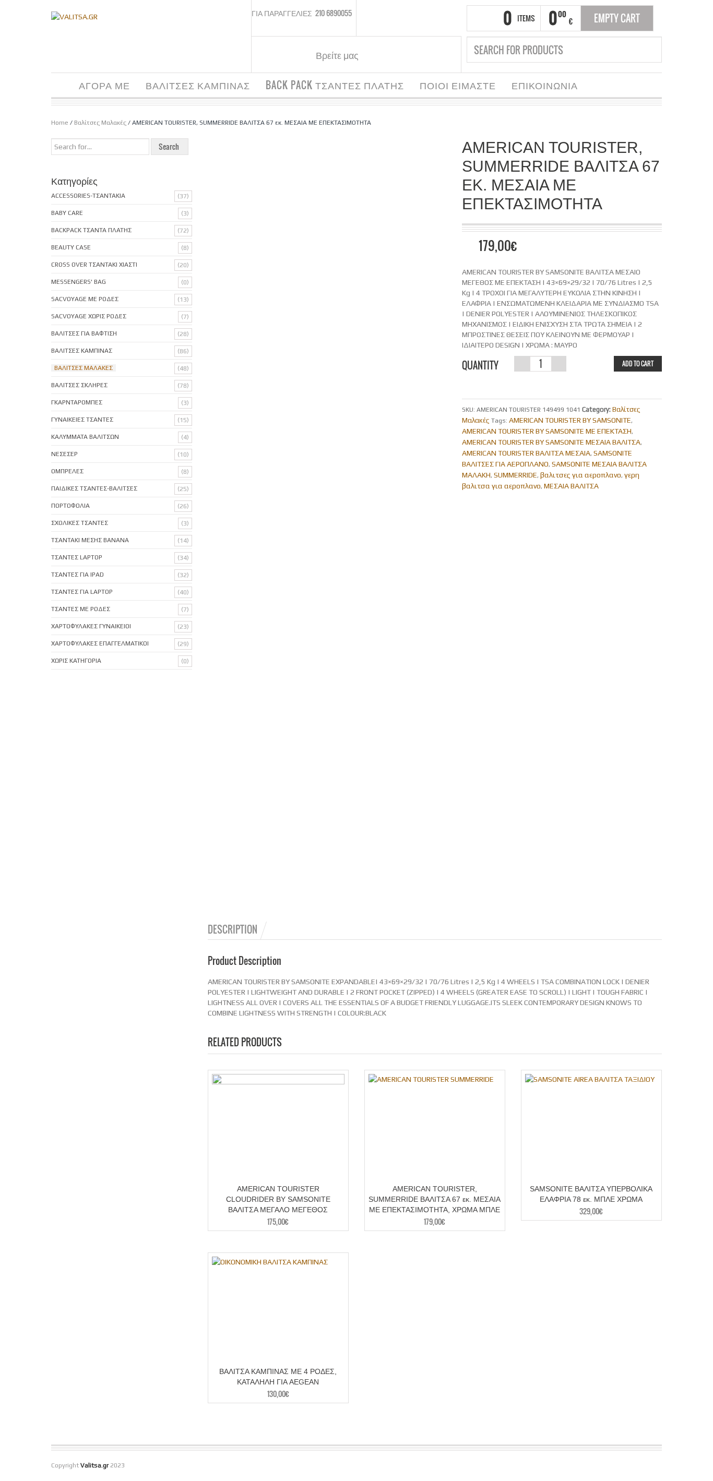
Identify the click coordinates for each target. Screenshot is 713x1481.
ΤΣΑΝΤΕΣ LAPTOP (76, 557)
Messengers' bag (78, 281)
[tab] (238, 929)
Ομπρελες (67, 471)
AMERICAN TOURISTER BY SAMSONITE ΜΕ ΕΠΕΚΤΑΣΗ (547, 431)
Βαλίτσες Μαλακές (100, 122)
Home (59, 122)
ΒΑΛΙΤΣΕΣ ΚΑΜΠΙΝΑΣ (198, 85)
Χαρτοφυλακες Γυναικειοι (91, 626)
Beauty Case (71, 247)
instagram (392, 55)
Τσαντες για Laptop (82, 591)
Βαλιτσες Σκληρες (79, 385)
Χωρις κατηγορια (76, 660)
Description (232, 929)
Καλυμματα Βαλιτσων (85, 436)
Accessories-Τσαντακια (88, 195)
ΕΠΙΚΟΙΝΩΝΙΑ (545, 85)
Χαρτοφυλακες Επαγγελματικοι (100, 643)
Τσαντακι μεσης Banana (90, 540)
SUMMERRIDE (515, 475)
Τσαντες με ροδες (80, 609)
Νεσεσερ (64, 454)
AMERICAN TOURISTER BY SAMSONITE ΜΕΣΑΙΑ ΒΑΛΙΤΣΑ (551, 442)
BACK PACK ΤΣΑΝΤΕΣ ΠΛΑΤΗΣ (335, 85)
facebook (379, 55)
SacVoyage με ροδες (84, 299)
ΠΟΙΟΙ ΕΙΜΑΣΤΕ (458, 85)
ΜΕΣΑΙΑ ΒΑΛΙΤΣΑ (571, 486)
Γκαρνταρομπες (76, 402)
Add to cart (637, 363)
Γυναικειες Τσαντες (82, 419)
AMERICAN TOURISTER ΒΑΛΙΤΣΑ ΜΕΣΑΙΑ (526, 453)
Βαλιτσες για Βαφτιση (84, 333)
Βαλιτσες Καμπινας (81, 350)
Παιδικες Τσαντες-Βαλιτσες (94, 488)
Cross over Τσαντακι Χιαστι (94, 264)
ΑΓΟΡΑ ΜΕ (104, 85)
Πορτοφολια (70, 505)
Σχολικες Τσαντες (79, 523)
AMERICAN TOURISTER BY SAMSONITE (570, 420)
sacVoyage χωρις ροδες (88, 316)
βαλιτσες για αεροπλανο (580, 475)
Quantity (480, 365)
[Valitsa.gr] (74, 15)
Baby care (67, 213)
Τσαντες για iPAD (77, 574)
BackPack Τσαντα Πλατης (91, 230)
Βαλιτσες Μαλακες (83, 368)
